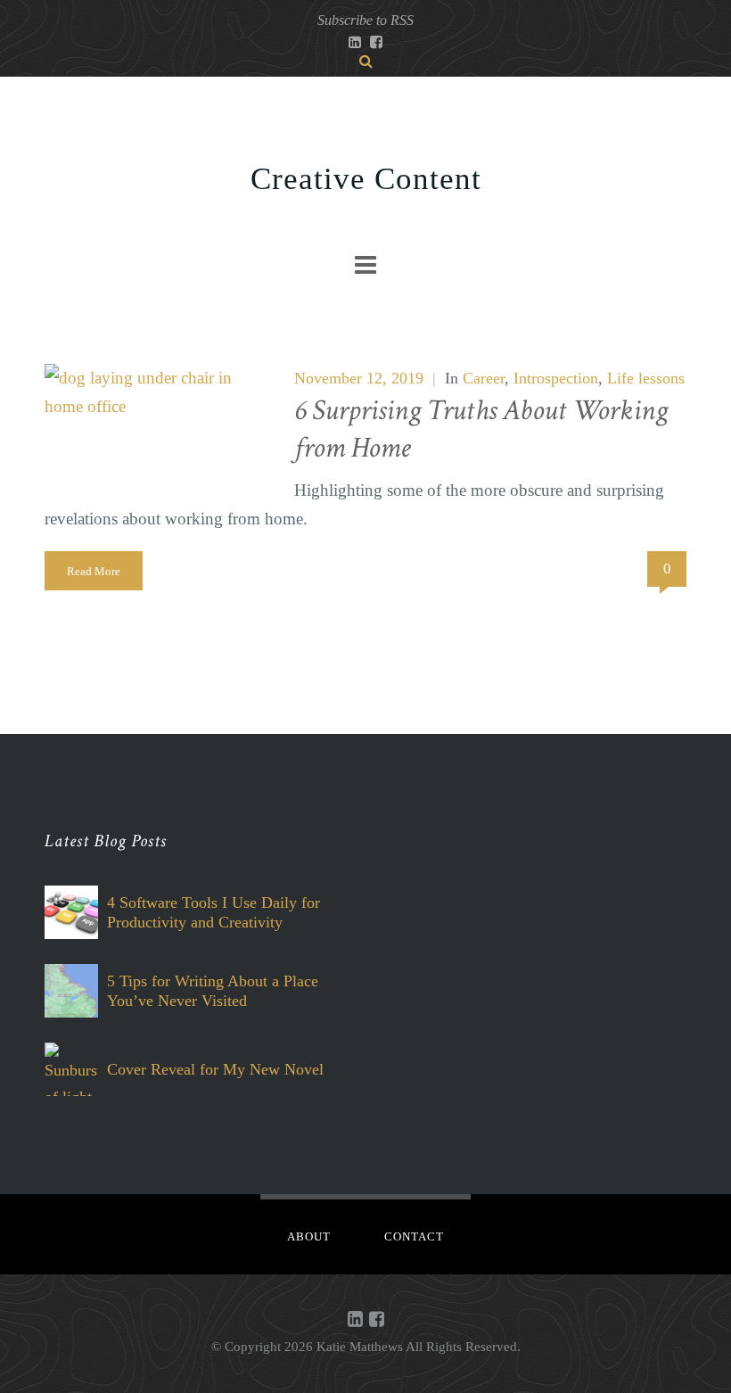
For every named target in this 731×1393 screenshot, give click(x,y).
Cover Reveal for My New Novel (215, 1069)
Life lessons (646, 378)
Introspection (555, 378)
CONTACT (414, 1236)
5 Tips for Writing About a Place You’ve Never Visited (212, 991)
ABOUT (309, 1236)
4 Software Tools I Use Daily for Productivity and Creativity (213, 912)
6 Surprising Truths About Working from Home (481, 429)
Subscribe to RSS (365, 20)
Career (484, 378)
